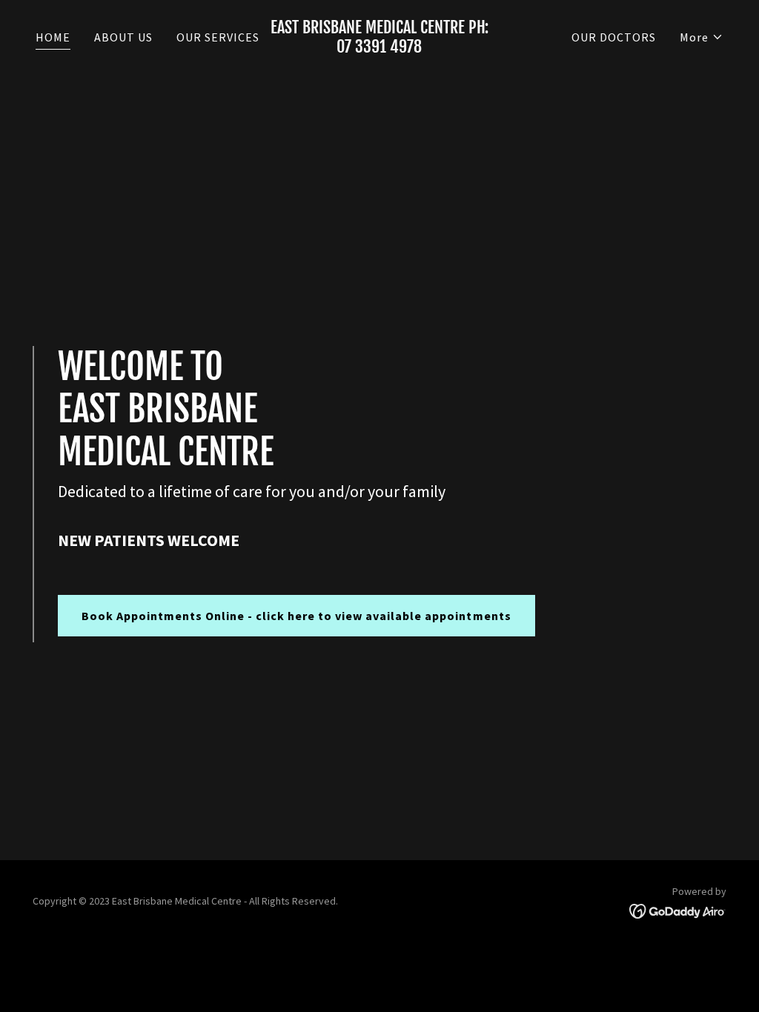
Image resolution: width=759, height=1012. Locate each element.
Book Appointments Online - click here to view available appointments (296, 615)
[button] (701, 37)
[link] (379, 48)
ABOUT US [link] (123, 37)
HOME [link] (53, 37)
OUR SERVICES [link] (217, 37)
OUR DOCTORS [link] (613, 37)
